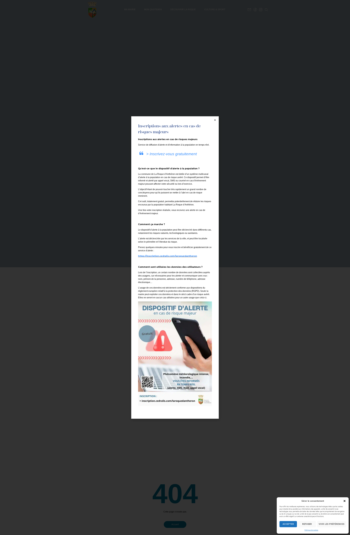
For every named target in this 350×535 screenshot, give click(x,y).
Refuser (307, 524)
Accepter (288, 524)
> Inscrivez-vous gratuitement (171, 154)
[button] (344, 501)
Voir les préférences (331, 524)
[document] (175, 267)
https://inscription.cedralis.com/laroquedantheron (167, 256)
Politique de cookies (311, 530)
